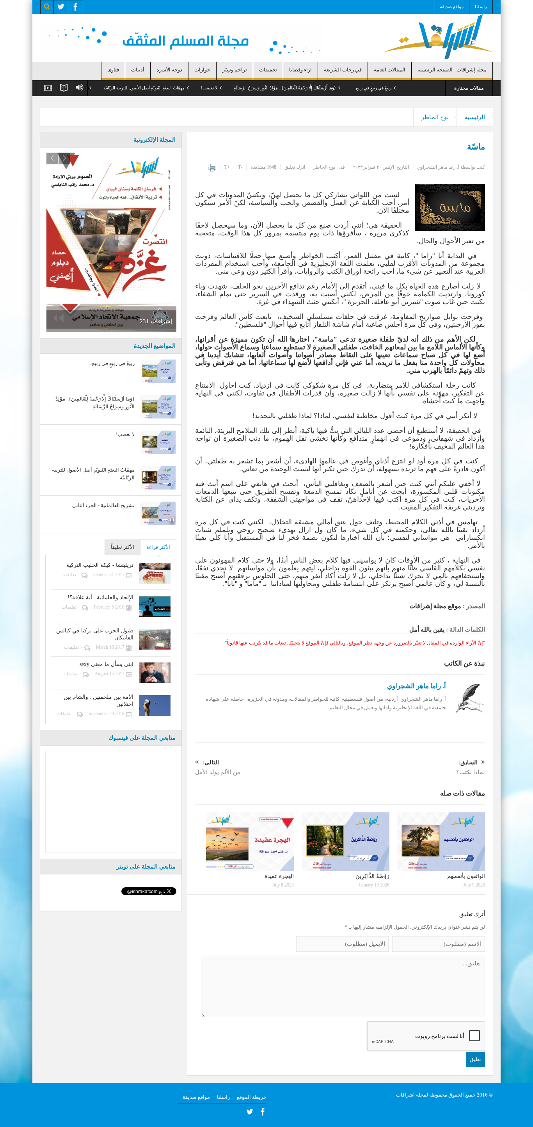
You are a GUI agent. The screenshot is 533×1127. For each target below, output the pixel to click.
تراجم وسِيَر (234, 70)
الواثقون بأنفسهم (466, 876)
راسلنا (481, 6)
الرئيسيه (475, 117)
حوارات (202, 70)
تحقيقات (268, 70)
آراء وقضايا (300, 70)
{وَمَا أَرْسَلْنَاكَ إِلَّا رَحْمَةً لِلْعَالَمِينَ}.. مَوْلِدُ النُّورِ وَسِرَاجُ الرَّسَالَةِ (317, 87)
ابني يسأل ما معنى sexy (106, 664)
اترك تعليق (294, 167)
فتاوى (113, 70)
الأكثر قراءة (158, 547)
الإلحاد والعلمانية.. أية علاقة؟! (100, 597)
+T (227, 167)
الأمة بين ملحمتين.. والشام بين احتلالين (98, 700)
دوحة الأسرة (169, 70)
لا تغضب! (242, 87)
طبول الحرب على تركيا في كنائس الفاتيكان (94, 634)
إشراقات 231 (156, 321)
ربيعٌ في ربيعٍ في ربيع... (404, 87)
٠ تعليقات (70, 574)
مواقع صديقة (452, 6)
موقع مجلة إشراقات (435, 606)
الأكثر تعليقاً (122, 547)
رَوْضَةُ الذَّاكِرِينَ (372, 876)
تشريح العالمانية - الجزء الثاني (94, 87)
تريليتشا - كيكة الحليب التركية (99, 565)
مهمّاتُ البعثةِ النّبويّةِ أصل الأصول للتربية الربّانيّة (176, 87)
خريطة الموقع (251, 1097)
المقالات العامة (389, 70)
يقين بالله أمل (426, 629)
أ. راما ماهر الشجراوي (438, 167)
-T (240, 167)
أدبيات (137, 70)
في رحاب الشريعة (343, 70)
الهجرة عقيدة (279, 876)
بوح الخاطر (435, 117)
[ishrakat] (438, 36)
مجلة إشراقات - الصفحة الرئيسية (452, 70)
